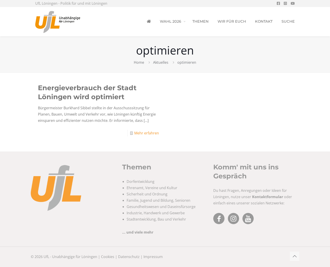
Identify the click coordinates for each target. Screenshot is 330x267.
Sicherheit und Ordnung (147, 194)
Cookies (107, 256)
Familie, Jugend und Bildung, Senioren (158, 200)
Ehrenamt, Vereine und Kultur (152, 187)
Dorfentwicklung (140, 181)
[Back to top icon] (294, 256)
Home (139, 62)
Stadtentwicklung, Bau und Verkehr (156, 219)
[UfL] (57, 21)
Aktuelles (160, 62)
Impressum (153, 256)
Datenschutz (129, 256)
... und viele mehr (137, 232)
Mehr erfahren (146, 133)
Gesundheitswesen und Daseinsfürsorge (161, 206)
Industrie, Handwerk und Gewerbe (156, 212)
